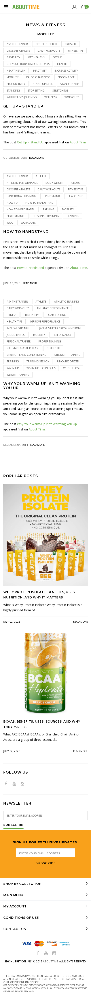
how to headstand (20, 209)
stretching (60, 90)
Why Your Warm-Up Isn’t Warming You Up (41, 386)
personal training (46, 216)
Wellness (50, 97)
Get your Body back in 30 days (28, 64)
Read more (36, 158)
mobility (13, 77)
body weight (55, 183)
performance (16, 216)
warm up (13, 368)
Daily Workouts (49, 51)
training (72, 216)
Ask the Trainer (17, 44)
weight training (18, 375)
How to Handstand (26, 232)
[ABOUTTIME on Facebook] (6, 784)
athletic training (66, 301)
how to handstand (39, 203)
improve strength (19, 328)
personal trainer (19, 341)
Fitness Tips (75, 51)
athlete (41, 176)
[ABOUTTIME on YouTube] (14, 784)
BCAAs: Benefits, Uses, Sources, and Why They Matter (41, 724)
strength (53, 348)
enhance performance (52, 308)
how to (12, 203)
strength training (67, 355)
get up (57, 57)
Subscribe (13, 825)
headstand (75, 196)
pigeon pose (66, 77)
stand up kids (69, 84)
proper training (49, 341)
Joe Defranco (16, 335)
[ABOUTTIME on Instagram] (22, 784)
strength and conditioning (27, 355)
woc (10, 223)
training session (38, 361)
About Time (78, 142)
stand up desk (43, 84)
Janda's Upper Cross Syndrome (60, 328)
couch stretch (46, 44)
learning (48, 209)
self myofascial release (23, 348)
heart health (16, 70)
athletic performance (22, 183)
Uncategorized (68, 361)
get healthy (36, 57)
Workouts (71, 97)
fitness (11, 315)
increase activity (66, 70)
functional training (21, 196)
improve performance (45, 321)
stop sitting (36, 90)
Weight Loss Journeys (22, 97)
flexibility (13, 57)
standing (13, 90)
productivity (16, 84)
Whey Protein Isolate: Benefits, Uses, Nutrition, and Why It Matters (39, 594)
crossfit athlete (18, 51)
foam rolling (56, 315)
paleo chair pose (38, 77)
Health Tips (14, 321)
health (62, 64)
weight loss (71, 368)
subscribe (46, 863)
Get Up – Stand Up (23, 106)
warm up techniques (41, 368)
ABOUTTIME (50, 961)
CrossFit (70, 44)
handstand (52, 196)
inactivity (40, 70)
